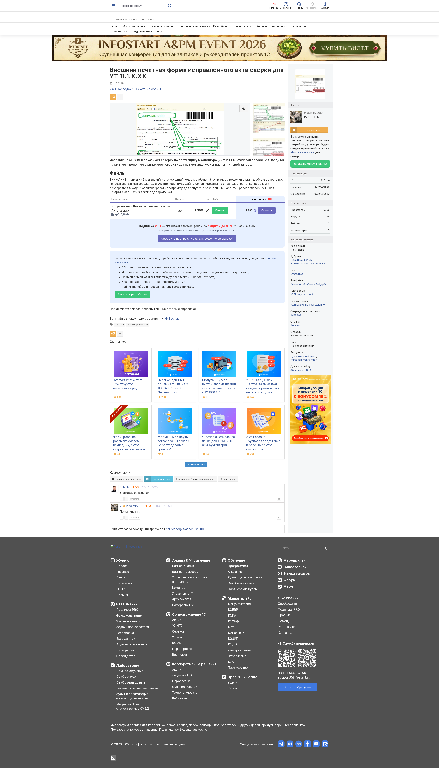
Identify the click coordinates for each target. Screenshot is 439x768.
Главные (122, 571)
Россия (295, 325)
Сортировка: (195, 479)
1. (121, 487)
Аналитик (235, 571)
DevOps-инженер (241, 583)
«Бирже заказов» (302, 152)
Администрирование (131, 644)
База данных (125, 638)
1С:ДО (232, 644)
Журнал (123, 560)
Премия (122, 595)
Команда (178, 587)
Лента (120, 577)
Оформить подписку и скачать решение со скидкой (197, 238)
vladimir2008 (135, 506)
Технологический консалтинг (137, 688)
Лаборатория (128, 665)
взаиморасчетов (138, 324)
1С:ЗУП (233, 638)
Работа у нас (287, 627)
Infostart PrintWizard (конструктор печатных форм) (128, 384)
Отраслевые (181, 681)
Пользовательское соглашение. (134, 729)
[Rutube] (324, 744)
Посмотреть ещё (196, 464)
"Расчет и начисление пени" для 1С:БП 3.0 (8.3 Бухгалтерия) (218, 441)
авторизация (194, 529)
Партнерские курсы (242, 589)
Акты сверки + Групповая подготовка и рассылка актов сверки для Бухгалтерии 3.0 (263, 445)
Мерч (288, 586)
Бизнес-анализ (183, 566)
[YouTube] (316, 744)
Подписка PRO (127, 609)
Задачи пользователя (132, 627)
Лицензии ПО (182, 675)
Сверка (119, 324)
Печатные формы (301, 260)
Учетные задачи (128, 621)
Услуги (177, 637)
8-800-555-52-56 (292, 673)
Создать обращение (297, 687)
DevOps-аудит (127, 676)
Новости (122, 566)
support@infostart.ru (294, 677)
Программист (238, 566)
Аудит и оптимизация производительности (132, 696)
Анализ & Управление (191, 560)
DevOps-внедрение (130, 682)
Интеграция (125, 650)
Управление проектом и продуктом (189, 579)
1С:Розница (236, 633)
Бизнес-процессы (185, 571)
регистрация (175, 529)
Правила (284, 615)
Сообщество (125, 656)
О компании (288, 598)
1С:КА (232, 615)
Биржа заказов (296, 573)
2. (121, 506)
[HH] (298, 744)
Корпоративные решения (194, 664)
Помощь (284, 621)
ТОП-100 (122, 589)
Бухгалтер (296, 273)
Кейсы (176, 643)
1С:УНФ (233, 621)
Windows (295, 315)
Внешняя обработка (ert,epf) (308, 284)
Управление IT (182, 593)
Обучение (236, 560)
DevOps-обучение (129, 671)
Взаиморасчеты (300, 263)
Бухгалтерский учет (303, 356)
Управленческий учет (303, 359)
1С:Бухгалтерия (239, 604)
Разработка (125, 633)
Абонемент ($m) (300, 370)
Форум (289, 580)
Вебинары (179, 654)
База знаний (127, 604)
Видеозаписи (295, 567)
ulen (128, 487)
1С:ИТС (177, 625)
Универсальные (239, 650)
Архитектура (181, 599)
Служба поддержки (298, 643)
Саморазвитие (183, 605)
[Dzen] (307, 744)
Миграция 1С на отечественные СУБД (132, 706)
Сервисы (178, 631)
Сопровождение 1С (189, 614)
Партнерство (182, 649)
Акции (176, 620)
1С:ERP (233, 609)
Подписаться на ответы (127, 479)
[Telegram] (281, 744)
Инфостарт (173, 318)
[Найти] (325, 548)
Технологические (184, 692)
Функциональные (129, 615)
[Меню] (113, 5)
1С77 (231, 662)
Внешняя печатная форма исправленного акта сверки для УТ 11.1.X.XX (197, 73)
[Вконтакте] (289, 744)
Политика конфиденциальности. (183, 729)
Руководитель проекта (245, 577)
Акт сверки (318, 263)
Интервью (124, 583)
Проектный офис (242, 677)
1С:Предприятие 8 (301, 294)
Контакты (285, 632)
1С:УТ (232, 627)
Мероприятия (295, 560)
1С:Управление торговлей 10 (307, 304)
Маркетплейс (240, 598)
